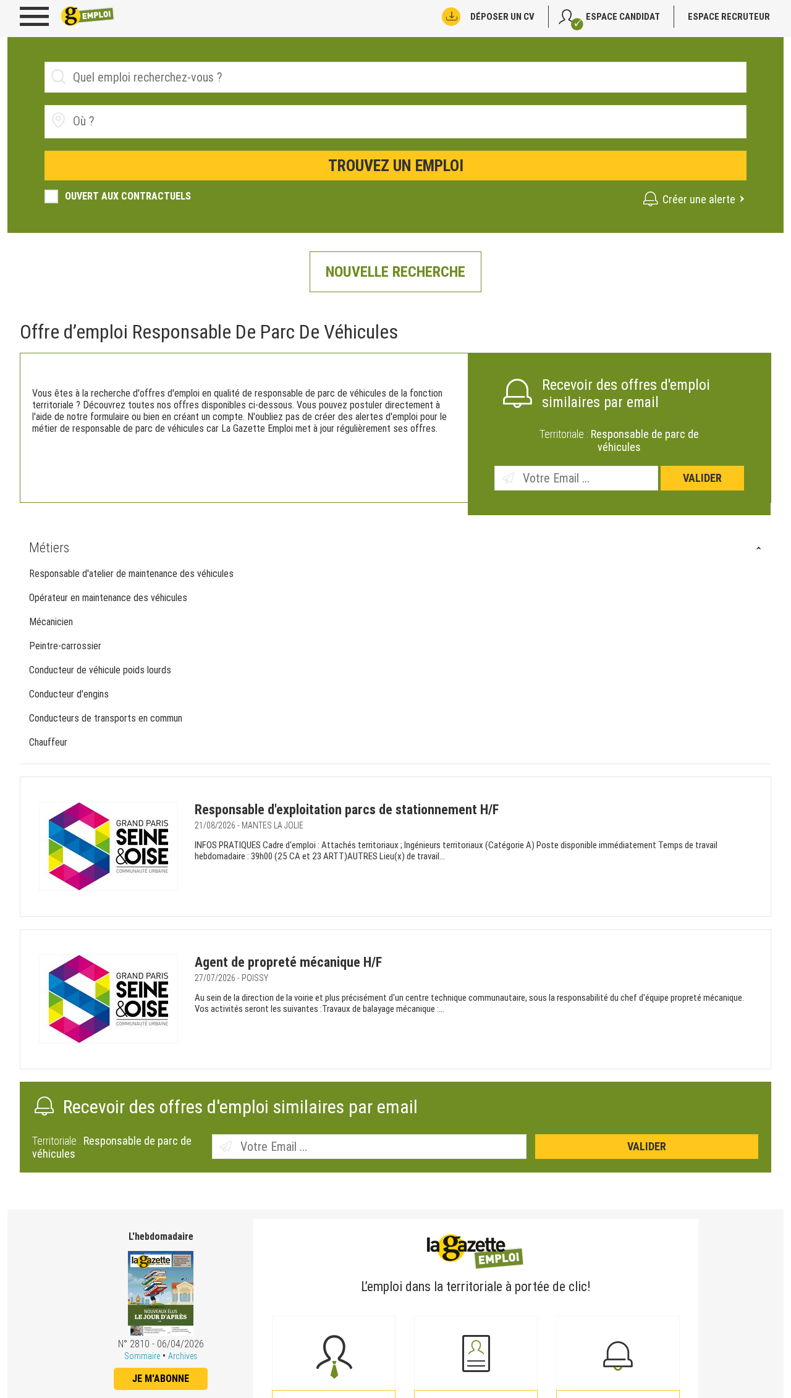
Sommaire (142, 1356)
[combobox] (395, 121)
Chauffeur (48, 742)
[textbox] (142, 121)
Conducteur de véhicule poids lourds (100, 670)
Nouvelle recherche (395, 271)
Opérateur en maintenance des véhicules (108, 598)
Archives (182, 1356)
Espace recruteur (729, 16)
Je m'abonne (160, 1378)
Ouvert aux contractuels (128, 196)
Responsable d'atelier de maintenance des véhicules (131, 573)
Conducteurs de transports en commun (105, 718)
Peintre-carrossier (65, 646)
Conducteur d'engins (69, 694)
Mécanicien (51, 622)
